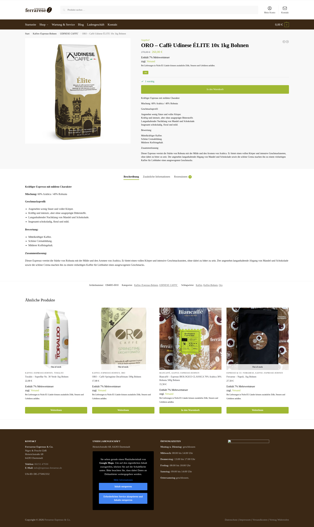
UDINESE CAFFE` (69, 33)
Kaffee (199, 285)
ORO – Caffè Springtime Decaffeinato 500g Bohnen (116, 376)
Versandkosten (260, 519)
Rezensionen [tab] (182, 176)
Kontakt (285, 12)
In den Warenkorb (215, 89)
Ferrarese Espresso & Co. (58, 519)
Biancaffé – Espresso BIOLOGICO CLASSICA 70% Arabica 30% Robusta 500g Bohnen (190, 378)
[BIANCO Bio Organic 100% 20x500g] (284, 41)
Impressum (245, 519)
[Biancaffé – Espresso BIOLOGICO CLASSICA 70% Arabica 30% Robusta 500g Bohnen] (190, 339)
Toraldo (59, 373)
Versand (151, 61)
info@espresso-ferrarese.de (48, 468)
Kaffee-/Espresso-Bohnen (45, 33)
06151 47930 (41, 464)
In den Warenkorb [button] (190, 410)
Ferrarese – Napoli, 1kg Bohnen (241, 376)
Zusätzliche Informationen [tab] (156, 176)
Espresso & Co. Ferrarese (240, 373)
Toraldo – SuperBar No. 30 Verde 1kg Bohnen (46, 376)
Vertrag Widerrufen (279, 519)
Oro (221, 285)
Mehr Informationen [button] (123, 480)
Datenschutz (231, 519)
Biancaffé (164, 373)
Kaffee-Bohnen (210, 285)
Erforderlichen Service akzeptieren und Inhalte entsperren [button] (123, 498)
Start (27, 33)
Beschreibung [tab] (131, 176)
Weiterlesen (56, 410)
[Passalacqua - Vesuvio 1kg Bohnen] (287, 41)
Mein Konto (269, 12)
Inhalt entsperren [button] (123, 486)
